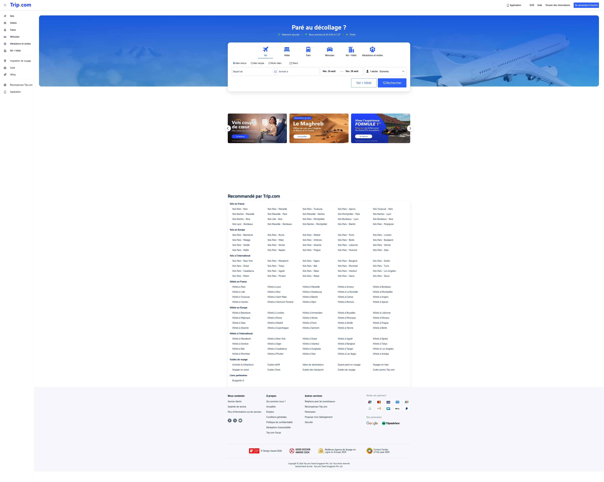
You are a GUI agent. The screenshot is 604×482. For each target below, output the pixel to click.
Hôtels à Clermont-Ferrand (280, 302)
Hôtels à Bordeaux (382, 287)
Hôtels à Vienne (345, 328)
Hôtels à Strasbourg (312, 292)
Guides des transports (313, 369)
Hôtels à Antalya (381, 354)
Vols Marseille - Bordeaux (280, 224)
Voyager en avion (240, 369)
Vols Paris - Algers (311, 261)
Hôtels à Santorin (311, 328)
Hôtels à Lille (238, 292)
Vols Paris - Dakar (311, 271)
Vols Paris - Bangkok (347, 261)
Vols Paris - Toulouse (312, 209)
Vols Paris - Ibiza (380, 250)
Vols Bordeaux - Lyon (348, 219)
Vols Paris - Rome (276, 235)
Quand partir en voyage (349, 364)
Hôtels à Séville (345, 323)
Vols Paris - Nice (240, 209)
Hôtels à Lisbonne (382, 313)
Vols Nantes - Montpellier (315, 224)
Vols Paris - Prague (312, 250)
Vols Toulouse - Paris (383, 209)
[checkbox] (293, 63)
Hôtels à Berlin (380, 328)
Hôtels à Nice (274, 292)
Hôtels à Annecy (346, 287)
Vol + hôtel (363, 83)
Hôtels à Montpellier (383, 292)
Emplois (270, 412)
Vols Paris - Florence (347, 250)
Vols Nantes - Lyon (382, 214)
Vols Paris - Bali (310, 266)
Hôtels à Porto (310, 323)
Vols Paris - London (382, 235)
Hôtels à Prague (381, 323)
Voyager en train (381, 364)
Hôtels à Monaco (381, 318)
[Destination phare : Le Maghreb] (319, 128)
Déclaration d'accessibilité (278, 427)
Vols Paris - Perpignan (383, 224)
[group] (288, 34)
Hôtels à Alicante (240, 328)
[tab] (265, 51)
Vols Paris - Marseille (277, 209)
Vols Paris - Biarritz (346, 224)
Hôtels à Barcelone (241, 313)
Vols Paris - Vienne (382, 245)
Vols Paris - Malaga (241, 240)
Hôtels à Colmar (345, 297)
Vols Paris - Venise (276, 245)
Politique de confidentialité (279, 422)
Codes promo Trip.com (384, 369)
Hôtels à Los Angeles (383, 349)
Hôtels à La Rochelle (348, 292)
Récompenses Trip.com (316, 406)
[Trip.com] (20, 5)
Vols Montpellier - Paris (349, 214)
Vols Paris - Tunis (381, 266)
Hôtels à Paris (238, 287)
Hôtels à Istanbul (311, 344)
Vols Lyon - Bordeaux (242, 224)
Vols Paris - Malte (240, 250)
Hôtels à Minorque (347, 318)
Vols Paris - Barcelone (242, 235)
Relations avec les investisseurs (320, 401)
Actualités (271, 406)
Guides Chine (274, 369)
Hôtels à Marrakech (241, 338)
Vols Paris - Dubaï (240, 266)
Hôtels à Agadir (345, 338)
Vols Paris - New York (242, 261)
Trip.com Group (273, 432)
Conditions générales (276, 417)
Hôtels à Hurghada (312, 349)
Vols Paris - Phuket (277, 276)
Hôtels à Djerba (380, 338)
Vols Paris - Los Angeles (384, 271)
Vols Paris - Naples (276, 250)
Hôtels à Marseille (311, 287)
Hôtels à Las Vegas (347, 354)
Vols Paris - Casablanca (243, 271)
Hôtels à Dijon (309, 302)
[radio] (240, 63)
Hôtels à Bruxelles (346, 313)
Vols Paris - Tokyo (276, 266)
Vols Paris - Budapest (383, 240)
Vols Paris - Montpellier (314, 219)
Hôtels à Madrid (275, 323)
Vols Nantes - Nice (241, 219)
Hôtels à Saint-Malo (277, 297)
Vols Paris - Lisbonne (348, 245)
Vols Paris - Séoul (381, 276)
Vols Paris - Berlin (346, 240)
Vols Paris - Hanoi (346, 276)
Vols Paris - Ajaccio (346, 209)
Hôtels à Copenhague (278, 328)
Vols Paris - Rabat (311, 276)
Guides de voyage (346, 369)
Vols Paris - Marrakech (278, 261)
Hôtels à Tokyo (380, 344)
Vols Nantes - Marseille (243, 214)
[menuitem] (17, 16)
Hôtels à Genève (240, 344)
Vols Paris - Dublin (381, 261)
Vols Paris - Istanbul (347, 271)
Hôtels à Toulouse (241, 297)
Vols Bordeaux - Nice (383, 219)
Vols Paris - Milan (276, 240)
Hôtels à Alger (274, 344)
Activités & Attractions (243, 364)
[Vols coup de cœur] (257, 128)
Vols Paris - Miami (240, 276)
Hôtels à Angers (380, 297)
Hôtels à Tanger (345, 349)
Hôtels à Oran (309, 354)
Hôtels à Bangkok (346, 344)
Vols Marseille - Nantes (314, 214)
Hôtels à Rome (275, 318)
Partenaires (310, 412)
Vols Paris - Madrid (311, 235)
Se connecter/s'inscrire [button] (586, 5)
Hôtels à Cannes (240, 302)
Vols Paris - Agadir (276, 271)
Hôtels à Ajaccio (380, 302)
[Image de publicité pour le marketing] (380, 128)
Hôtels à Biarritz (310, 297)
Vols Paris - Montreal (348, 266)
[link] (514, 5)
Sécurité (309, 422)
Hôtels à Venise (310, 318)
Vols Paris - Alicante (312, 245)
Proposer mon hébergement (319, 417)
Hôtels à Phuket (275, 354)
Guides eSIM (274, 364)
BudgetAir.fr (238, 380)
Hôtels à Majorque (241, 318)
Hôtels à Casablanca (277, 349)
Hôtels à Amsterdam (312, 313)
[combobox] (239, 71)
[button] (5, 5)
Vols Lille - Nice (275, 219)
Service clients (234, 401)
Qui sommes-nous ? (276, 401)
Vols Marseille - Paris (277, 214)
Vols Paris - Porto (346, 235)
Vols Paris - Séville (241, 245)
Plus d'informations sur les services (244, 412)
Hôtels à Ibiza (238, 323)
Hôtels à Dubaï (310, 338)
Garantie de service (237, 406)
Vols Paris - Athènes (312, 240)
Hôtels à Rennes (346, 302)
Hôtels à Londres (276, 313)
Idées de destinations (313, 364)
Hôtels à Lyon (274, 287)
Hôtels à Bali (238, 349)
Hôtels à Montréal (241, 354)
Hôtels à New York (276, 338)
